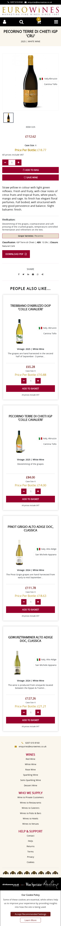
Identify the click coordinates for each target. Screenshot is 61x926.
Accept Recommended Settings (30, 914)
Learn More (30, 920)
